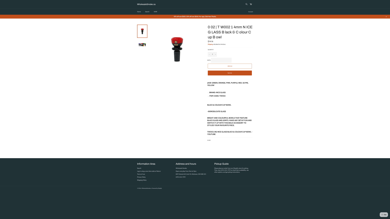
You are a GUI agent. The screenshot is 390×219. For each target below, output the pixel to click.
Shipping (210, 44)
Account (250, 11)
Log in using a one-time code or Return (149, 171)
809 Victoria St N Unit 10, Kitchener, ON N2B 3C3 (191, 174)
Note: (229, 100)
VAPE (155, 12)
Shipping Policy (142, 180)
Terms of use (141, 174)
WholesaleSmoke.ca (146, 4)
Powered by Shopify (157, 188)
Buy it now (230, 73)
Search (147, 12)
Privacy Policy (141, 177)
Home (139, 12)
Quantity (211, 49)
